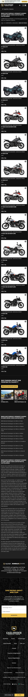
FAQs (15, 643)
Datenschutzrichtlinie (8, 672)
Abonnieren (14, 615)
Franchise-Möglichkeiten (14, 653)
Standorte (5, 638)
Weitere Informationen (19, 672)
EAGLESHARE (7, 643)
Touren (13, 638)
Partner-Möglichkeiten (14, 658)
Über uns (22, 643)
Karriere (14, 663)
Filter (20, 695)
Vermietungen (21, 638)
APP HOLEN (24, 1)
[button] (14, 39)
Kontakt (14, 648)
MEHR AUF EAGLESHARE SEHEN (9, 386)
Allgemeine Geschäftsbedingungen (14, 667)
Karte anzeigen (8, 695)
